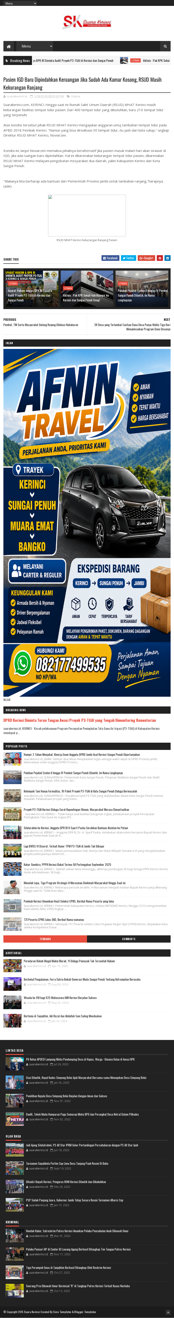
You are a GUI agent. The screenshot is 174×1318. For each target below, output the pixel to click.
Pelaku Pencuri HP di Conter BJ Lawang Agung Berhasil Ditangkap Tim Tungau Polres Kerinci (78, 1249)
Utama (105, 60)
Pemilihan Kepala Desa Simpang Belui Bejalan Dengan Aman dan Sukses (66, 1096)
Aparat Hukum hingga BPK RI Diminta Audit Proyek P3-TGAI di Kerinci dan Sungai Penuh (30, 295)
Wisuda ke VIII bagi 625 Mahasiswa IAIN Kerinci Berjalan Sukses (60, 997)
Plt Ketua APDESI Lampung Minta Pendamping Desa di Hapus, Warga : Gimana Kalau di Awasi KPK (80, 1059)
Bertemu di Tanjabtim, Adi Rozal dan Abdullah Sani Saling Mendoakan (63, 1016)
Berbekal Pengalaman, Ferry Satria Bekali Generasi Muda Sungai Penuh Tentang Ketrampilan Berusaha (82, 979)
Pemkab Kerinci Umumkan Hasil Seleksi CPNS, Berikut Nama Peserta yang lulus (69, 901)
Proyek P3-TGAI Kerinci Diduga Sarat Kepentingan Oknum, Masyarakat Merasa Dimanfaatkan (76, 809)
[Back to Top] (168, 1312)
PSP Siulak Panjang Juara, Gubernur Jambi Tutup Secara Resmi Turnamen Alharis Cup (74, 1200)
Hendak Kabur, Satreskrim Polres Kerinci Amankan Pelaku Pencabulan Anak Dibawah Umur (77, 1231)
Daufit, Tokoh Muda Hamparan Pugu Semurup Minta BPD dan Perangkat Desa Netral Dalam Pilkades (82, 1114)
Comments (128, 939)
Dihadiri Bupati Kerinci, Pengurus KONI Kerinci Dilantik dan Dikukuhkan (66, 1181)
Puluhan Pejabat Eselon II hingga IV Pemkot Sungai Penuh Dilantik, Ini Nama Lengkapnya (143, 295)
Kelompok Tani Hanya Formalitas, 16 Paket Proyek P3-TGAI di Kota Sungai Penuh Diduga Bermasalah (80, 791)
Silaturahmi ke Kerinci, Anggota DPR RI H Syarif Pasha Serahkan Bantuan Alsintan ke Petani (76, 828)
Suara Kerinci (32, 1312)
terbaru (45, 939)
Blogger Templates (85, 1312)
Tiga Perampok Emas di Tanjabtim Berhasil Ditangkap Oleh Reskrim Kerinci (68, 1267)
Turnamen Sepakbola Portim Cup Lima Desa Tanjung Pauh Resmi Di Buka (67, 1163)
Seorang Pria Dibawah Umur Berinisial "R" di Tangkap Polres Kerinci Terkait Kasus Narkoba (78, 1286)
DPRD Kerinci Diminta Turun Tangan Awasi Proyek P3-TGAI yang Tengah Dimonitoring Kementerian (79, 720)
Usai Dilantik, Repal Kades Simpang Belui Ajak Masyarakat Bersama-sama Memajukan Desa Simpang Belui (86, 1077)
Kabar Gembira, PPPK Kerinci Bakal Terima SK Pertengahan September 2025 (67, 864)
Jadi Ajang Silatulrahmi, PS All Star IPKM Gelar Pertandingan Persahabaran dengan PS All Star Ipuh (82, 1145)
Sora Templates (62, 1312)
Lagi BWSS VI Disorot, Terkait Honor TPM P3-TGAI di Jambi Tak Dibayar (64, 846)
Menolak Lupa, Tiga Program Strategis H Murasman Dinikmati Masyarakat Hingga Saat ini (75, 883)
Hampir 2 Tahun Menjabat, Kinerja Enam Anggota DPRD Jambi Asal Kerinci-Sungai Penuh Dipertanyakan (82, 754)
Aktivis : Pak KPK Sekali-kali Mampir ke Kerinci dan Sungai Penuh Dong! (86, 297)
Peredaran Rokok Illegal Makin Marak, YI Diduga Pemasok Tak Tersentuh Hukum (69, 961)
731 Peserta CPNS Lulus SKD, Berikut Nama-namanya (54, 919)
